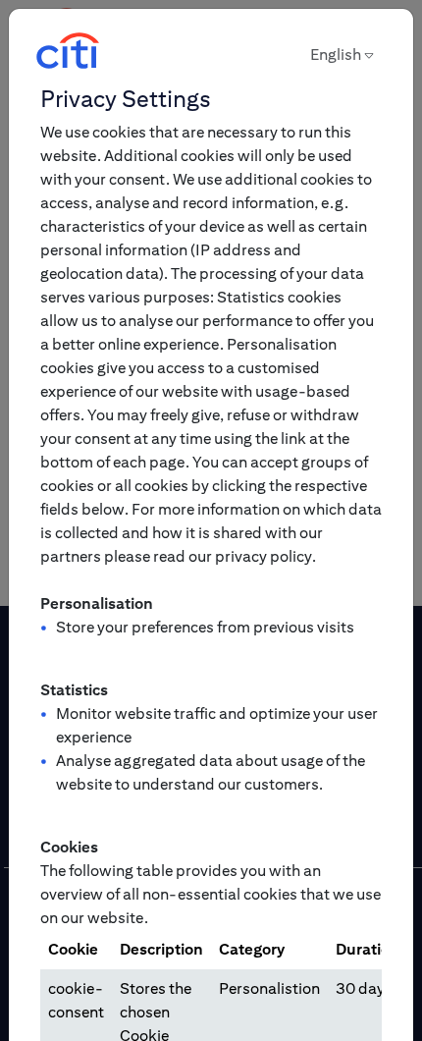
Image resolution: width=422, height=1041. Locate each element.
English (335, 54)
